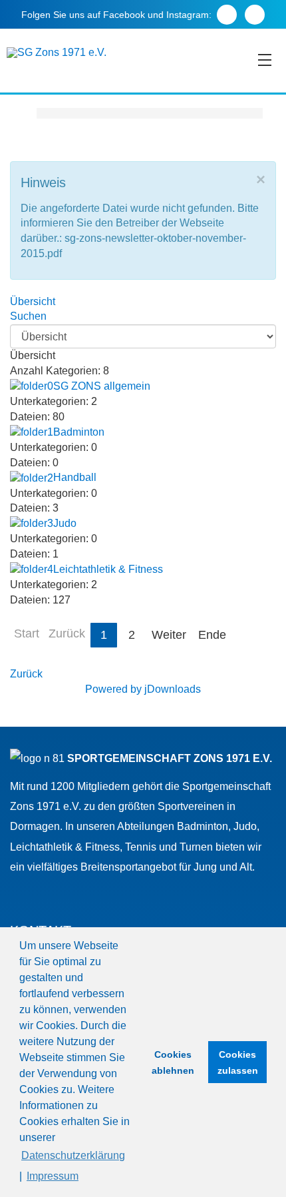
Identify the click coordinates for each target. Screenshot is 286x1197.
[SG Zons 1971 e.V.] (56, 52)
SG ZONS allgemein (101, 386)
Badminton (78, 432)
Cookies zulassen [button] (237, 1062)
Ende (212, 634)
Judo (64, 523)
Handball (74, 477)
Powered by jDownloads (143, 689)
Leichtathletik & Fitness (108, 569)
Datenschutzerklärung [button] (73, 1155)
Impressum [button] (52, 1176)
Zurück (26, 673)
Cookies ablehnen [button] (173, 1062)
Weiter (169, 634)
